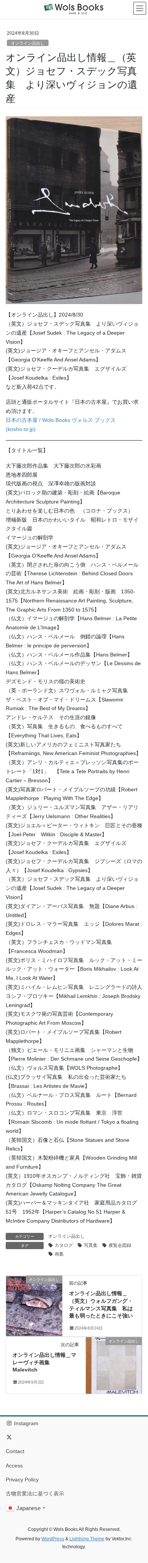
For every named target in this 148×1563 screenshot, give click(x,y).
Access (14, 1466)
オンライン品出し (27, 43)
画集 (59, 1254)
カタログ (64, 1245)
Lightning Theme (86, 1538)
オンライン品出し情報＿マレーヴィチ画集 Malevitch (44, 1362)
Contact (15, 1451)
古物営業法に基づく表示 (35, 1493)
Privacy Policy (22, 1480)
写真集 (91, 1245)
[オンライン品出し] (34, 1303)
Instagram (25, 1423)
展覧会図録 (120, 1245)
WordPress (52, 1538)
